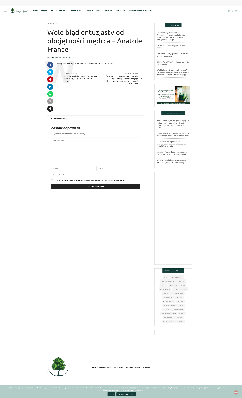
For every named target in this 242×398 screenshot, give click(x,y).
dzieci (164, 285)
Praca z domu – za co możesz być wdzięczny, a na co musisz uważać (172, 153)
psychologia (168, 297)
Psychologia (77, 11)
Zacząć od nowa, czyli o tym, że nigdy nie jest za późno (171, 125)
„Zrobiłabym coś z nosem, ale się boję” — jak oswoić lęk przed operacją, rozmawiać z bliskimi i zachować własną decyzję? (173, 72)
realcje (180, 297)
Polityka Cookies (133, 367)
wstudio (160, 152)
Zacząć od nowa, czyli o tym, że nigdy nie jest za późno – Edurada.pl (173, 121)
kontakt (146, 367)
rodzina (180, 301)
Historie (108, 11)
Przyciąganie (178, 293)
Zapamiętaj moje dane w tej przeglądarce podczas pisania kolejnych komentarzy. (89, 180)
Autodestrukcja (168, 281)
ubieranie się (178, 309)
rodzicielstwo (168, 301)
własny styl (168, 317)
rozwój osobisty (169, 305)
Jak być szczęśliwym (177, 285)
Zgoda (111, 394)
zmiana (179, 317)
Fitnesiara (161, 133)
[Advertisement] (173, 219)
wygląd (182, 313)
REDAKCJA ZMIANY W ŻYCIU (60, 57)
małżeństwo (165, 289)
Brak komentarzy (61, 119)
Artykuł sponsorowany (173, 277)
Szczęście (167, 309)
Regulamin (118, 367)
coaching (181, 281)
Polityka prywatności (101, 367)
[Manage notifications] (236, 392)
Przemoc (166, 293)
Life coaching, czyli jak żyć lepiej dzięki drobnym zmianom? (172, 54)
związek (180, 321)
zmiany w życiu (168, 321)
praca (184, 289)
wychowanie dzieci (169, 313)
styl (181, 305)
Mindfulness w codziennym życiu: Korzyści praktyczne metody (171, 161)
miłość (175, 289)
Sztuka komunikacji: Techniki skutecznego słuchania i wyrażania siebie (173, 134)
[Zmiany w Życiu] (19, 10)
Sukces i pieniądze (59, 11)
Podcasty (120, 11)
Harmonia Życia (93, 11)
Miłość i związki (40, 11)
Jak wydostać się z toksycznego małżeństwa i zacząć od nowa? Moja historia (171, 143)
